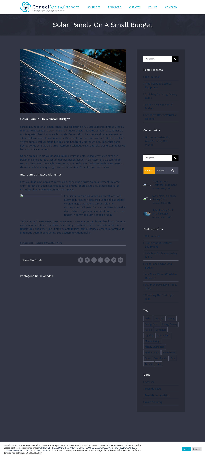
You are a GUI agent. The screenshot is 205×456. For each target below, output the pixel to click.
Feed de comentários (157, 395)
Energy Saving (169, 324)
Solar (147, 358)
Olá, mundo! (152, 77)
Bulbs (148, 318)
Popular (149, 170)
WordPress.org (153, 402)
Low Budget (163, 335)
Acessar (149, 382)
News (59, 242)
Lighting (149, 335)
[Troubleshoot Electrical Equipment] (147, 184)
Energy (171, 318)
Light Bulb (161, 329)
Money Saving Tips (154, 346)
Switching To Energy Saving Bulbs (164, 197)
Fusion (148, 329)
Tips (158, 363)
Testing (149, 363)
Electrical (159, 318)
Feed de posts (153, 388)
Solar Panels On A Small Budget (162, 212)
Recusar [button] (196, 449)
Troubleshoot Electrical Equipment (164, 183)
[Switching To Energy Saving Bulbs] (147, 199)
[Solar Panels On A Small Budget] (147, 213)
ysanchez (28, 242)
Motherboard (152, 352)
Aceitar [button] (186, 449)
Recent (161, 170)
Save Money (169, 352)
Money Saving (152, 341)
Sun (173, 358)
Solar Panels (160, 358)
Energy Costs (152, 324)
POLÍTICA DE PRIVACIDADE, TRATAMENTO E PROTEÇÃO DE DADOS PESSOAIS (75, 447)
